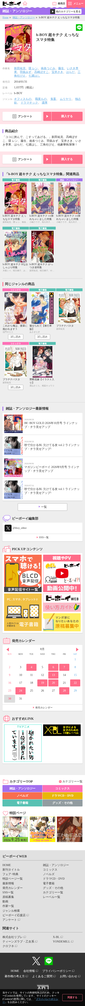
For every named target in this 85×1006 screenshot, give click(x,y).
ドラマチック (29, 102)
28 (64, 690)
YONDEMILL (61, 941)
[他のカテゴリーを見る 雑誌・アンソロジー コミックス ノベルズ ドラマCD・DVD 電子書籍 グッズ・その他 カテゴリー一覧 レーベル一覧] (65, 11)
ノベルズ (22, 795)
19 (42, 682)
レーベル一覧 (51, 897)
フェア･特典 (10, 874)
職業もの (41, 98)
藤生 (61, 68)
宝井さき (57, 72)
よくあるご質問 (42, 976)
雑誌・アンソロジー (24, 17)
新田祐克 (20, 68)
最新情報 (8, 883)
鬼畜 (53, 98)
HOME (6, 865)
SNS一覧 (44, 537)
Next (77, 650)
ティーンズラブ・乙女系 (18, 941)
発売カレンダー (44, 707)
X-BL (56, 937)
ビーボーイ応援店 (14, 915)
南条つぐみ (48, 68)
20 (53, 682)
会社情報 (29, 971)
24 (20, 690)
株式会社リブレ (12, 937)
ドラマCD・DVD (62, 795)
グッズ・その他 (62, 802)
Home (5, 17)
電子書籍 (22, 802)
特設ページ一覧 (12, 878)
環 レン (33, 68)
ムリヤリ (65, 98)
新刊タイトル (11, 869)
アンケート (25, 116)
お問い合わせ (68, 976)
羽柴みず (25, 72)
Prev (7, 650)
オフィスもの (22, 98)
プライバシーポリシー (56, 971)
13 (53, 675)
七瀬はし (34, 75)
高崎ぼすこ (41, 72)
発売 (61, 3)
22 (75, 682)
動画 (5, 901)
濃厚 (44, 102)
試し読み (16, 336)
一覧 (44, 506)
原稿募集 (8, 897)
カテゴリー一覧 (72, 781)
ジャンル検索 (11, 910)
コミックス (62, 788)
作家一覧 (8, 906)
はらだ (70, 72)
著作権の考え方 (15, 976)
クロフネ (8, 946)
